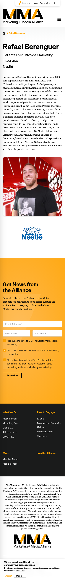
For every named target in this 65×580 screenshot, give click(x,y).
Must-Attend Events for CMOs (49, 425)
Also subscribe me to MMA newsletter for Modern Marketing (32, 342)
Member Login (29, 3)
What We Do (10, 412)
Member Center (45, 431)
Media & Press (10, 464)
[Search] (55, 3)
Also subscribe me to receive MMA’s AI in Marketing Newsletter (33, 352)
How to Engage (46, 412)
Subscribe (45, 3)
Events (40, 419)
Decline (20, 575)
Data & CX (8, 428)
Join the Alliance (46, 453)
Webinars (42, 436)
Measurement (10, 419)
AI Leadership (10, 432)
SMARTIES (8, 437)
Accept (8, 576)
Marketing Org (10, 423)
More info (20, 570)
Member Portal (10, 459)
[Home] (4, 33)
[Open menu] (59, 19)
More (6, 453)
